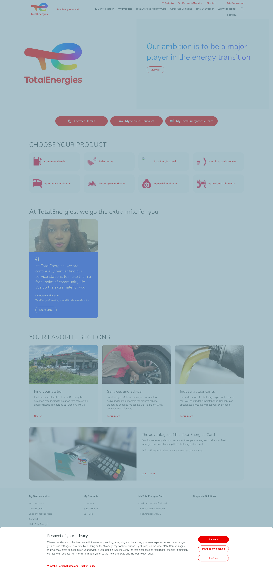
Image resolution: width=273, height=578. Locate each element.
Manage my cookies (213, 548)
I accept (213, 539)
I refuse (213, 558)
